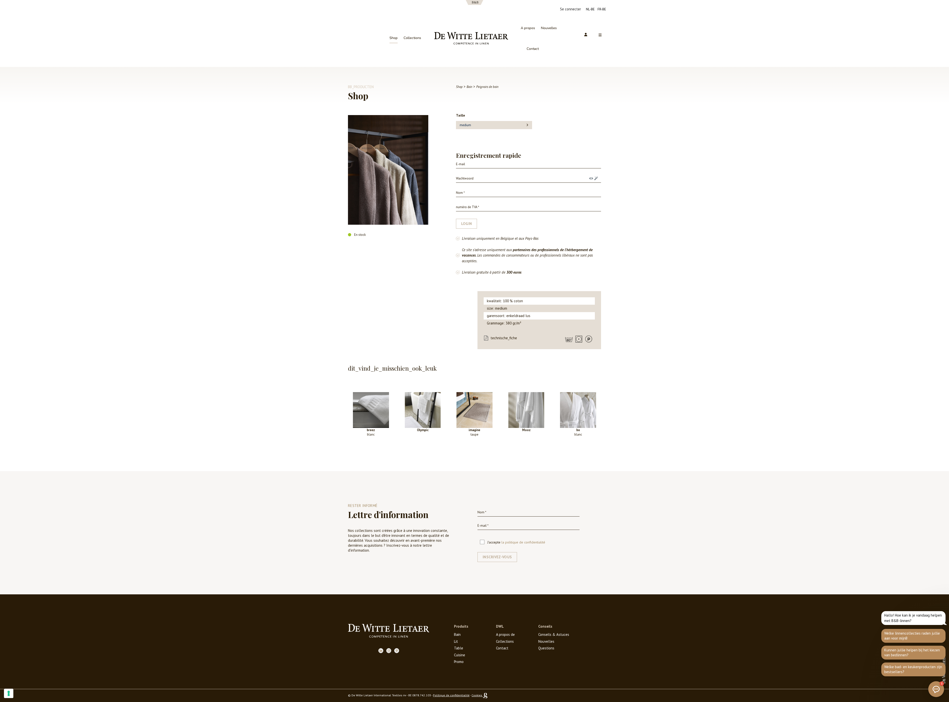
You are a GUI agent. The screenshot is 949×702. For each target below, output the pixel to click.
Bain (457, 634)
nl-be (590, 9)
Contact (533, 48)
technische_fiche (504, 338)
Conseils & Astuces (553, 634)
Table (458, 648)
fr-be (602, 9)
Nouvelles (549, 28)
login (466, 223)
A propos (528, 28)
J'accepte (516, 542)
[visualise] (591, 178)
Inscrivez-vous (497, 557)
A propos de (505, 634)
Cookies (477, 695)
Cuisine (459, 655)
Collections (412, 38)
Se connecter (570, 9)
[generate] (596, 178)
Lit (456, 641)
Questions (546, 648)
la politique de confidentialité (523, 542)
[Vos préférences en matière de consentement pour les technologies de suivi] (8, 693)
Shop (393, 38)
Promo (459, 661)
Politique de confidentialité (451, 695)
